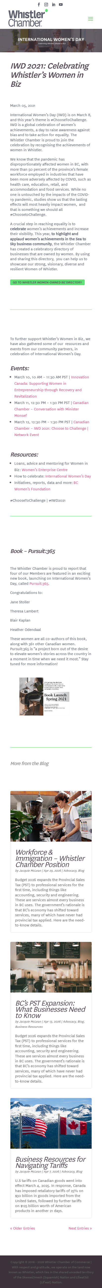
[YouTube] (61, 6)
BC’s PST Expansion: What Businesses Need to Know (50, 1009)
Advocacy (69, 870)
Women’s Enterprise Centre (45, 469)
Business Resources (29, 1026)
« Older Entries (22, 1228)
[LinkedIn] (53, 6)
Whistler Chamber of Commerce (67, 1261)
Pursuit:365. (39, 583)
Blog (81, 870)
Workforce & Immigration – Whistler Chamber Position (49, 858)
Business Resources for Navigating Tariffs (50, 1162)
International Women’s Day (68, 476)
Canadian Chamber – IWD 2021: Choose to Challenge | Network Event (51, 428)
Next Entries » (80, 1228)
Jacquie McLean (30, 870)
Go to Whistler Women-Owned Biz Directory (47, 281)
